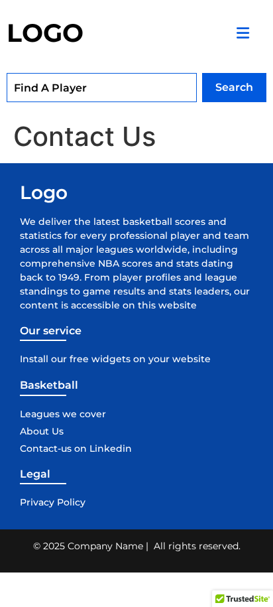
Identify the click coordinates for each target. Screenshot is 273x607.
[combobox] (102, 87)
